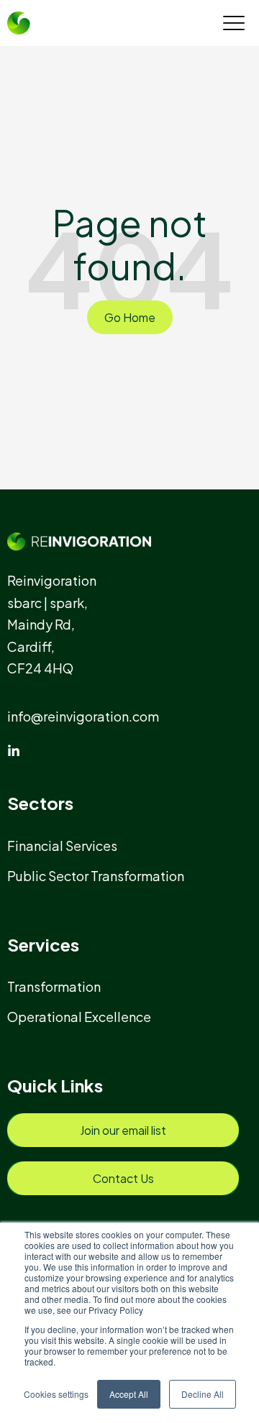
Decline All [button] (202, 1394)
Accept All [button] (128, 1394)
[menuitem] (68, 845)
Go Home (129, 317)
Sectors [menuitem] (40, 803)
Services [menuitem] (43, 944)
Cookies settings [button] (56, 1394)
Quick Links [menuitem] (55, 1085)
